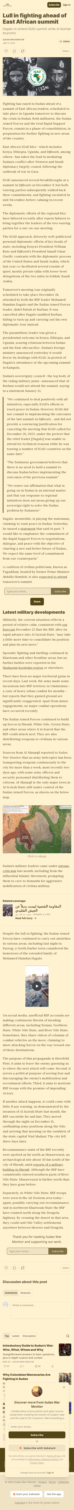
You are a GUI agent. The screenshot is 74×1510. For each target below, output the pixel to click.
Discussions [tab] (29, 1335)
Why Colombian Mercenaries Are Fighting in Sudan (26, 1377)
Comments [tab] (11, 1292)
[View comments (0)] (14, 51)
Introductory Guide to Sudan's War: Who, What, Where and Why (28, 1347)
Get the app (54, 1494)
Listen (66, 41)
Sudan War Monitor (13, 39)
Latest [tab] (15, 1335)
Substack (20, 1502)
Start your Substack (28, 1494)
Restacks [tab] (25, 1292)
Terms (52, 1482)
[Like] (6, 51)
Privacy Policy (37, 1462)
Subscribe (54, 4)
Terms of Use (53, 1455)
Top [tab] (7, 1335)
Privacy (43, 1482)
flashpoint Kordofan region (23, 668)
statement (27, 529)
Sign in (67, 4)
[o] (37, 986)
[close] (64, 1387)
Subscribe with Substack (39, 1448)
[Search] (67, 1335)
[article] (37, 1356)
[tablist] (18, 1292)
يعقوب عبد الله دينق (23, 914)
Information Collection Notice (43, 1459)
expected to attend (53, 577)
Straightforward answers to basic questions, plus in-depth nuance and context (29, 1355)
